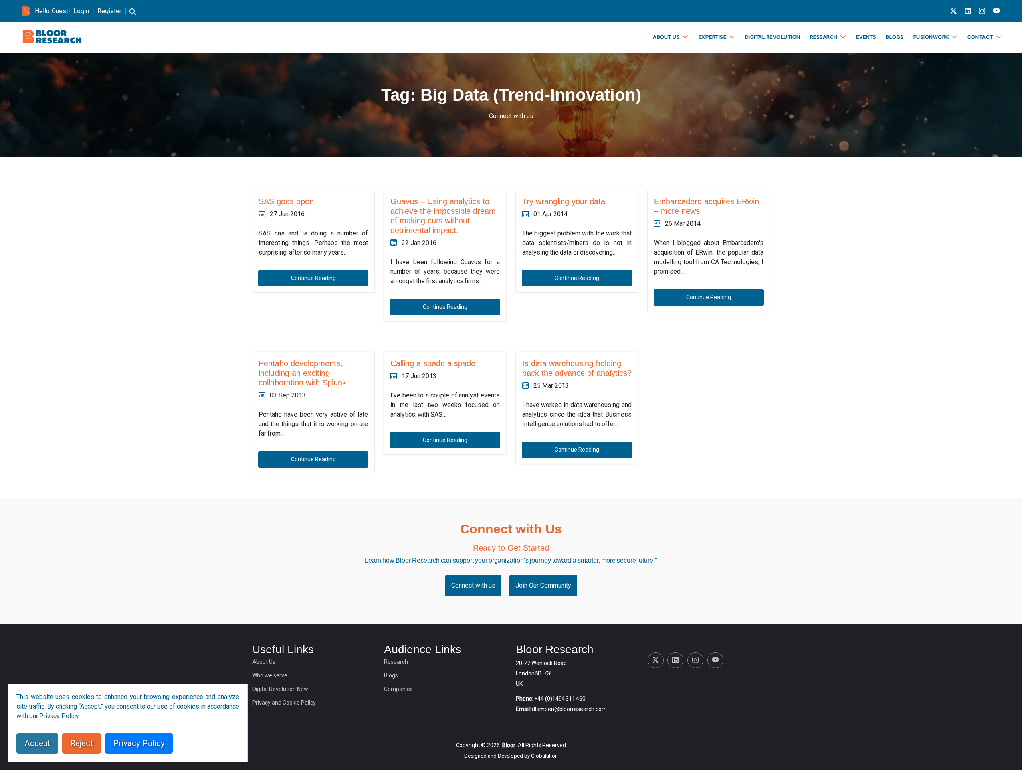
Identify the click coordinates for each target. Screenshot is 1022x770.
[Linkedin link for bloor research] (967, 11)
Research (824, 37)
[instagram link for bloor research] (982, 11)
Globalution (544, 756)
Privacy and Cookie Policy (284, 702)
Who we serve (269, 675)
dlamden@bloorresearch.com (569, 709)
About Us (666, 37)
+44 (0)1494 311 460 (560, 698)
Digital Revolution (772, 37)
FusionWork (931, 37)
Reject (81, 743)
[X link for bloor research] (953, 11)
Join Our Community (543, 585)
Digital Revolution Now (280, 689)
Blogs (895, 37)
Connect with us (511, 116)
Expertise (713, 37)
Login (81, 11)
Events (866, 37)
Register (109, 11)
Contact (980, 37)
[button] (132, 15)
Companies (398, 689)
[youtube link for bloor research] (996, 11)
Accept (37, 743)
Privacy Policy (139, 743)
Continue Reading (313, 278)
